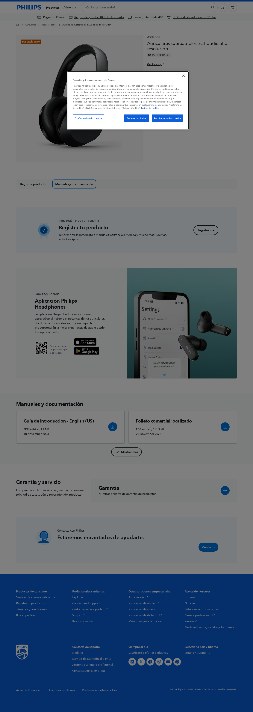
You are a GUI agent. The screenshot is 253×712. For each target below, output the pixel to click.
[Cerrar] (183, 76)
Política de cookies (150, 108)
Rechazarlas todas (136, 118)
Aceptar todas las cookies (167, 118)
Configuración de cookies (88, 118)
